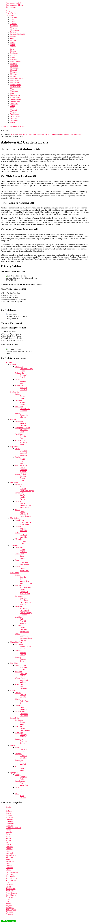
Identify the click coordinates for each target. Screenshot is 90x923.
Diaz (21, 789)
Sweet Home (24, 508)
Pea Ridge (19, 733)
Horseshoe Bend (26, 638)
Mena (17, 787)
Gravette (23, 436)
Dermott (23, 489)
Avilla (22, 796)
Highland (23, 451)
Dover (22, 752)
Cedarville (23, 749)
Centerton (18, 400)
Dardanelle (24, 375)
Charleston (24, 562)
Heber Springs (20, 665)
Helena (17, 533)
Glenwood (24, 636)
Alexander (23, 442)
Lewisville (23, 630)
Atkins (22, 486)
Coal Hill (23, 598)
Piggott (22, 438)
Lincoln (22, 558)
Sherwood (14, 745)
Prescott (23, 499)
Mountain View (25, 505)
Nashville (23, 388)
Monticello (19, 585)
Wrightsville (24, 632)
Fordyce (23, 423)
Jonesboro (14, 545)
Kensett (22, 722)
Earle (22, 619)
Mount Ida (23, 615)
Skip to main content (13, 3)
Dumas (22, 396)
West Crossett (25, 594)
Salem (22, 661)
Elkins (22, 444)
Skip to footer (11, 7)
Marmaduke (24, 785)
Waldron (23, 463)
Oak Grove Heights (27, 491)
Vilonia (22, 371)
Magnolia (18, 539)
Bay (21, 686)
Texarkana (19, 386)
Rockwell (18, 606)
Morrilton (18, 705)
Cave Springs (20, 781)
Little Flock (24, 514)
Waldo (22, 779)
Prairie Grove (20, 712)
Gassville (23, 621)
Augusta (23, 659)
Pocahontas (19, 739)
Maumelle (18, 379)
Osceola (18, 657)
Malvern (18, 501)
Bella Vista (19, 367)
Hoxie (22, 543)
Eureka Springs (25, 646)
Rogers (13, 691)
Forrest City (19, 493)
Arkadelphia (19, 520)
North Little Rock (16, 642)
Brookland (24, 430)
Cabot (17, 394)
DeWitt (22, 495)
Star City (23, 655)
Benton (13, 365)
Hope (17, 560)
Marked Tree (24, 581)
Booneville (24, 415)
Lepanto (23, 697)
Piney (22, 383)
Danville (23, 577)
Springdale (14, 773)
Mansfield (23, 470)
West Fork (23, 531)
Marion (17, 510)
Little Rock (14, 573)
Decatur (23, 695)
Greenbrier (19, 760)
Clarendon (23, 756)
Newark (23, 798)
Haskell (22, 377)
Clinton (22, 550)
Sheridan (18, 617)
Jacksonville (19, 373)
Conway (13, 419)
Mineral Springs (26, 613)
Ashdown (23, 381)
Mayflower (24, 592)
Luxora (22, 590)
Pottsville (23, 472)
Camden (18, 526)
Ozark (22, 432)
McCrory (23, 735)
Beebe (17, 575)
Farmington (19, 644)
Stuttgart (18, 625)
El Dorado (19, 407)
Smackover (24, 714)
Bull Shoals (24, 667)
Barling (18, 775)
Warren (17, 766)
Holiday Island (25, 587)
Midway (23, 623)
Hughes (22, 783)
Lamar (22, 707)
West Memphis (20, 440)
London (23, 497)
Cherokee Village (26, 369)
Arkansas (9, 362)
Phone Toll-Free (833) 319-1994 (13, 126)
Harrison (18, 457)
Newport (18, 651)
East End (18, 726)
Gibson (17, 699)
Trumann (18, 672)
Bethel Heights (25, 522)
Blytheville (19, 421)
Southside (23, 411)
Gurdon (22, 648)
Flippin (22, 770)
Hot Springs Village (22, 428)
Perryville (23, 741)
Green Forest (24, 524)
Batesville (18, 484)
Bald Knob (24, 503)
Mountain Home (21, 465)
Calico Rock (24, 701)
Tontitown (23, 390)
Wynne (17, 634)
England (23, 529)
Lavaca (22, 569)
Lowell (17, 566)
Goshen (22, 669)
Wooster (23, 640)
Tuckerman (24, 716)
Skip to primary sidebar (14, 5)
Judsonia (23, 653)
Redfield (23, 737)
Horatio (22, 512)
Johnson (23, 417)
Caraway (23, 768)
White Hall (19, 684)
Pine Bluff (14, 663)
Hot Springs (14, 518)
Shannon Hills (25, 409)
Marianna (23, 455)
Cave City (23, 674)
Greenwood (19, 554)
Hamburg (23, 535)
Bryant (17, 449)
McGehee (23, 426)
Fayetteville (14, 447)
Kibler (22, 579)
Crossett (18, 693)
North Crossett (25, 516)
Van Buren (19, 434)
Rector (22, 703)
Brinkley (23, 541)
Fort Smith (14, 482)
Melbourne (24, 682)
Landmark (23, 453)
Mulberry (23, 709)
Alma (17, 747)
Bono (22, 556)
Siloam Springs (20, 474)
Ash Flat (23, 459)
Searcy (17, 413)
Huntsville (23, 552)
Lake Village (24, 611)
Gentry (22, 404)
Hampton (23, 777)
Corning (23, 476)
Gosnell (22, 480)
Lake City (23, 537)
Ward (17, 794)
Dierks (22, 478)
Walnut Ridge (20, 678)
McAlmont (24, 680)
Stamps (22, 743)
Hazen (22, 762)
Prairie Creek (24, 571)
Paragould (18, 596)
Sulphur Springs (26, 583)
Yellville (23, 604)
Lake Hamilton (25, 602)
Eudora (22, 676)
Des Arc (23, 728)
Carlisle (22, 627)
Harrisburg (24, 600)
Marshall (23, 764)
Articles (8, 807)
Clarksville (19, 547)
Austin (22, 402)
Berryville (18, 754)
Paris (21, 461)
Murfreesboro (25, 730)
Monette (23, 724)
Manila (22, 468)
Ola (21, 791)
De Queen (19, 720)
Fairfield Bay (24, 608)
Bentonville (14, 392)
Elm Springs (24, 564)
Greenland (23, 758)
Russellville (14, 718)
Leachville (23, 688)
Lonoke (22, 398)
